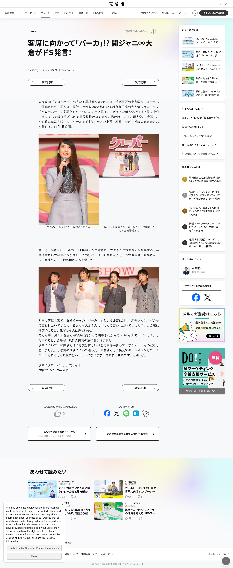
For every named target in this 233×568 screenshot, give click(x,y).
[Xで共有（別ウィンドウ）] (116, 413)
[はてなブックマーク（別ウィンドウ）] (135, 413)
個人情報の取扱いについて (66, 554)
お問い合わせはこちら (216, 554)
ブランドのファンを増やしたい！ (197, 135)
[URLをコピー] (145, 413)
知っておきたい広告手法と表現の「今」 (201, 117)
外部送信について (89, 554)
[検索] (195, 13)
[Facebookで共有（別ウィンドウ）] (107, 413)
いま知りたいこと (191, 108)
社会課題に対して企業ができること (200, 153)
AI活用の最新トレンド (193, 126)
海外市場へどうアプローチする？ (199, 144)
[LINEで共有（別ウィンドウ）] (126, 413)
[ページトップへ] (226, 561)
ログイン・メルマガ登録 (213, 12)
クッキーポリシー (107, 554)
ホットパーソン (190, 259)
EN (226, 3)
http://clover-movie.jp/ (54, 370)
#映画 (54, 70)
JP (221, 3)
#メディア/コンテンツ (38, 70)
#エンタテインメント (68, 70)
